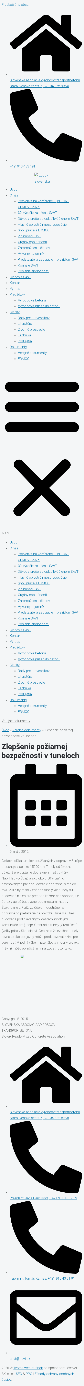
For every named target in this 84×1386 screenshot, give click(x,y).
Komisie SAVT (28, 265)
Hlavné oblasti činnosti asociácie (42, 224)
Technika (24, 335)
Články (15, 312)
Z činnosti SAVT (29, 236)
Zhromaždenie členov (34, 248)
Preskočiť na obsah (16, 4)
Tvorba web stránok (28, 1368)
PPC (29, 1374)
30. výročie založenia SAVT (37, 213)
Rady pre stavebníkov (34, 318)
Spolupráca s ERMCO (34, 230)
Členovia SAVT (20, 277)
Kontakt (16, 283)
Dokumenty (18, 347)
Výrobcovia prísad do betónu (39, 306)
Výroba (15, 289)
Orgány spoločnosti (32, 242)
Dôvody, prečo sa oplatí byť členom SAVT (48, 218)
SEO (19, 1374)
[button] (42, 450)
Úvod (13, 189)
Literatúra (25, 323)
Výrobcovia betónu (32, 300)
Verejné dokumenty (32, 353)
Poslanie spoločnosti (33, 271)
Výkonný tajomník (31, 253)
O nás (14, 195)
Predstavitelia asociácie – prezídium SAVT (49, 259)
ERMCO (23, 359)
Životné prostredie (31, 329)
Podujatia (25, 341)
